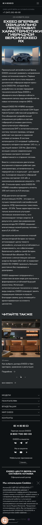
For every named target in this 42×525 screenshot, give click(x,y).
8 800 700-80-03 (21, 434)
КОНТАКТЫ (7, 418)
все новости (7, 383)
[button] (38, 483)
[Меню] (37, 3)
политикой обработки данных (15, 490)
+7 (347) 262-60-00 (12, 12)
